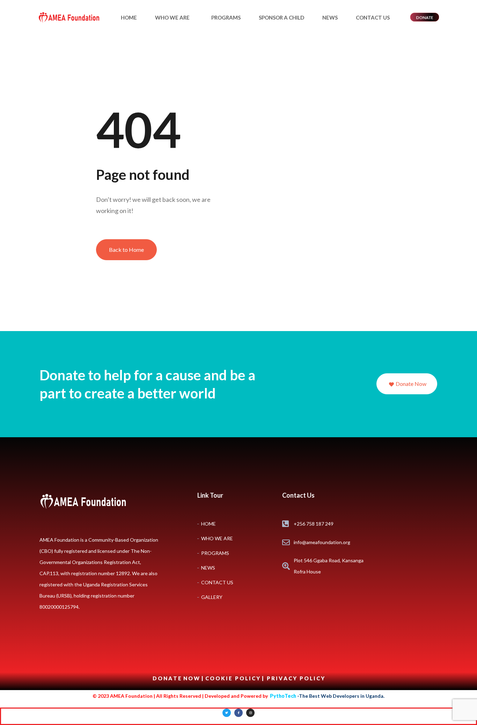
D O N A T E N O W (176, 678)
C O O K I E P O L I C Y (233, 678)
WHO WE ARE (172, 17)
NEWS (330, 17)
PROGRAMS (226, 17)
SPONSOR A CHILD (281, 17)
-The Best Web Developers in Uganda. (327, 696)
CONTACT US (373, 17)
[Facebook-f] (238, 713)
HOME (129, 17)
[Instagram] (250, 713)
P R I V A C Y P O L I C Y (295, 678)
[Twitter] (226, 713)
